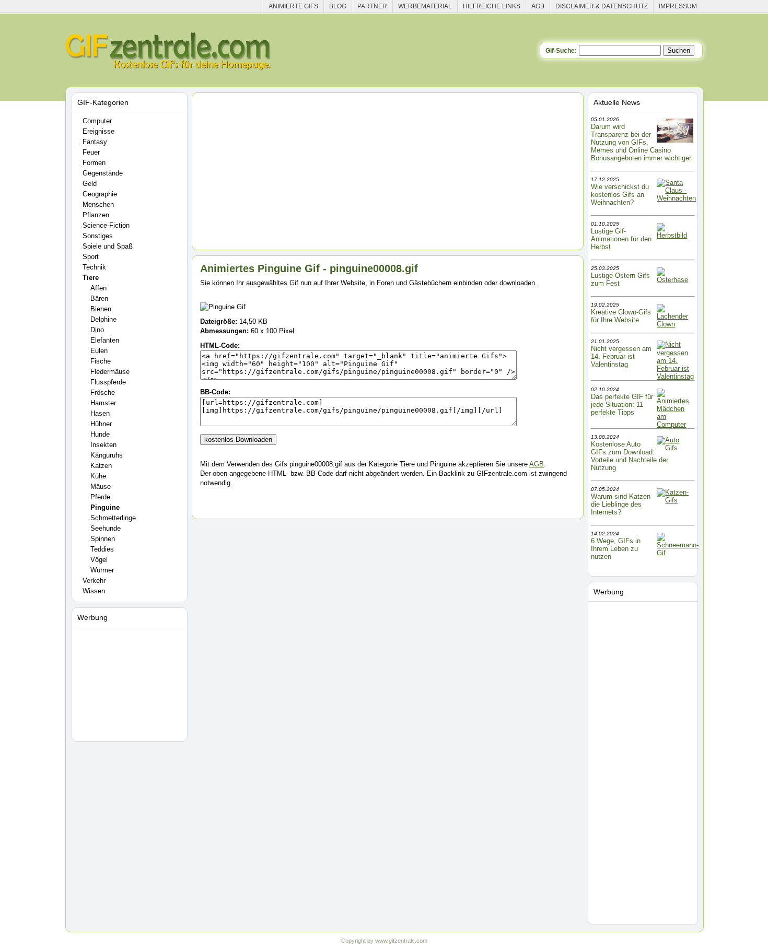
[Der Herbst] (675, 235)
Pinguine (105, 507)
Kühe (98, 476)
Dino (97, 330)
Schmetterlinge (113, 518)
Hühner (101, 424)
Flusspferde (108, 382)
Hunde (100, 434)
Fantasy (95, 142)
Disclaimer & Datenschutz (601, 6)
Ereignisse (98, 131)
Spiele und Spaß (108, 246)
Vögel (99, 560)
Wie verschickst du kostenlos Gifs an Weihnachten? (620, 194)
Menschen (98, 204)
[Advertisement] (131, 682)
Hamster (103, 403)
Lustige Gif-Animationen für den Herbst (621, 239)
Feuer (91, 152)
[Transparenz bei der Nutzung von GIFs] (675, 140)
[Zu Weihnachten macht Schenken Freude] (676, 198)
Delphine (103, 319)
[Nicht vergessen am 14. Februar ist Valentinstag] (675, 376)
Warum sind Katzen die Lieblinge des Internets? (620, 504)
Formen (94, 163)
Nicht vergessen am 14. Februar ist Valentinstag (621, 356)
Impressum (678, 6)
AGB (537, 6)
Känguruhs (106, 455)
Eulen (99, 351)
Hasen (100, 413)
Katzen (101, 466)
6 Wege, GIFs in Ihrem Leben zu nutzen (616, 548)
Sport (91, 257)
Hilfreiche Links (491, 6)
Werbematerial (425, 6)
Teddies (102, 549)
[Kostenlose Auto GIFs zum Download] (675, 448)
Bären (99, 298)
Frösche (102, 392)
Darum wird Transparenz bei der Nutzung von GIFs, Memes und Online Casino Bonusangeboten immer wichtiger (641, 142)
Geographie (100, 194)
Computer (97, 121)
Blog (337, 6)
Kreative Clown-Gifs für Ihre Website (621, 316)
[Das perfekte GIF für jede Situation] (675, 424)
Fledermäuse (110, 372)
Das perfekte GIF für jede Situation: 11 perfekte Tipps (622, 404)
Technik (94, 267)
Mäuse (100, 486)
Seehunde (105, 528)
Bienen (100, 309)
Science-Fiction (106, 225)
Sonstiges (98, 236)
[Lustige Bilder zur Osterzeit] (675, 280)
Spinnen (102, 539)
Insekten (103, 445)
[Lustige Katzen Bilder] (675, 500)
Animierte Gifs (293, 6)
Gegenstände (103, 173)
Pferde (100, 497)
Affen (98, 288)
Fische (100, 361)
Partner (372, 6)
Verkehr (94, 580)
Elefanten (104, 340)
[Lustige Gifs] (678, 553)
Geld (90, 184)
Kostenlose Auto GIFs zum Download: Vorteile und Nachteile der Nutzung (629, 456)
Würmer (102, 570)
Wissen (94, 591)
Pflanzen (96, 215)
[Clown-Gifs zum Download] (675, 324)
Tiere (91, 278)
